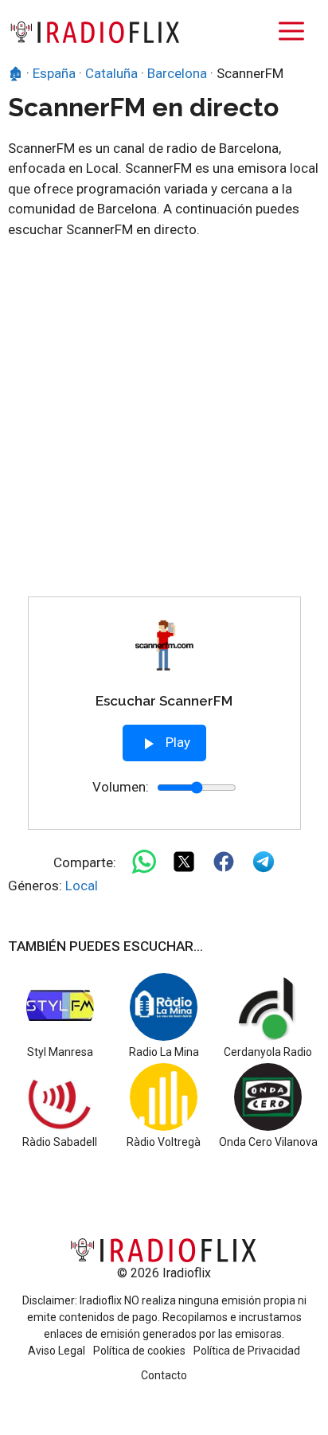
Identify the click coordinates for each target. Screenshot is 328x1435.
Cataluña (111, 73)
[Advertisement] (164, 424)
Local (81, 885)
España (54, 73)
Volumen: (120, 787)
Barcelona (177, 73)
